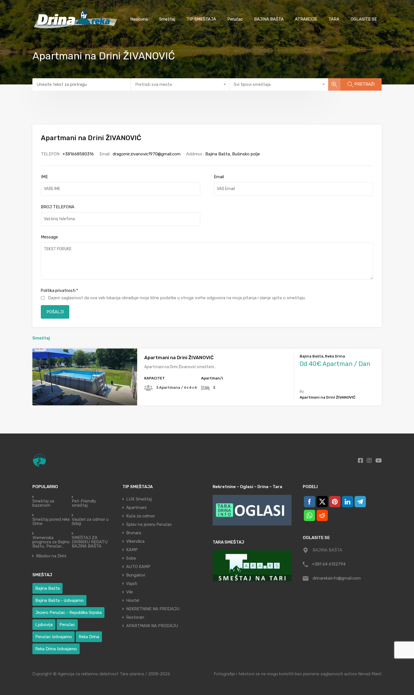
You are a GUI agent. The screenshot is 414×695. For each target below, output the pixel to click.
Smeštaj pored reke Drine (51, 521)
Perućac (235, 19)
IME (44, 176)
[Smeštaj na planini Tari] (252, 565)
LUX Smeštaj (139, 499)
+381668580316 (78, 154)
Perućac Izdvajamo (53, 636)
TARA (333, 19)
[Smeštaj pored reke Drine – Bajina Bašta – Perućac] (76, 30)
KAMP (132, 549)
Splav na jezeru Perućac (149, 524)
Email (219, 176)
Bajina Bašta (47, 588)
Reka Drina (89, 636)
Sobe (131, 558)
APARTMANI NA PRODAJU (152, 625)
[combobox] (180, 84)
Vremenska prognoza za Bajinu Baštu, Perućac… (51, 542)
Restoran (135, 617)
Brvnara (133, 532)
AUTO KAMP (138, 566)
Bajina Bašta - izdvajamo (59, 600)
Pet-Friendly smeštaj (84, 503)
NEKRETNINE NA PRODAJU (152, 608)
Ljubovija (44, 624)
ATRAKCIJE (306, 19)
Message (49, 237)
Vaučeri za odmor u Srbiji (90, 521)
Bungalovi (135, 575)
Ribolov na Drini (51, 556)
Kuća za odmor (140, 516)
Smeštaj (167, 19)
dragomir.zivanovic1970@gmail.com (147, 154)
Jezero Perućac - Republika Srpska (68, 612)
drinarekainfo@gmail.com (337, 578)
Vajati (131, 583)
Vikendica (135, 541)
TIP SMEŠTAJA (201, 19)
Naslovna (139, 19)
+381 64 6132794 (329, 564)
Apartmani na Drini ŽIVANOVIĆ (179, 357)
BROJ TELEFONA (57, 206)
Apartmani (136, 507)
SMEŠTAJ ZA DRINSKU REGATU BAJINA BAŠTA (90, 542)
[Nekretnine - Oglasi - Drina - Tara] (252, 510)
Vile (129, 592)
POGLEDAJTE (85, 394)
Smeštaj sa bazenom (43, 503)
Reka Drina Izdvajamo (56, 648)
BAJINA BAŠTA (269, 19)
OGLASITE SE (364, 19)
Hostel (132, 600)
